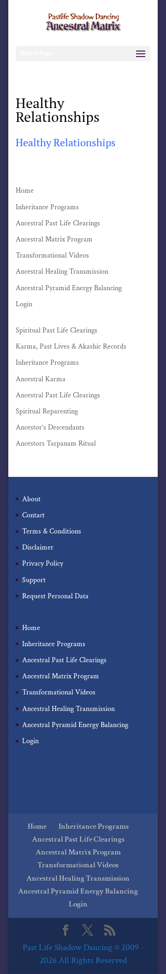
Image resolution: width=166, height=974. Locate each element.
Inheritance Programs (47, 207)
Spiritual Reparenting (47, 411)
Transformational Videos (52, 255)
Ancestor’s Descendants (50, 427)
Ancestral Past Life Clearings (58, 223)
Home (25, 190)
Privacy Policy (42, 563)
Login (24, 304)
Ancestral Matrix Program (54, 239)
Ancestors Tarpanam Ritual (56, 443)
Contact (33, 515)
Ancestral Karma (40, 379)
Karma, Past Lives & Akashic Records (71, 346)
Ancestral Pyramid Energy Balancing (69, 288)
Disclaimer (37, 547)
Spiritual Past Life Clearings (56, 330)
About (31, 499)
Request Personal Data (55, 596)
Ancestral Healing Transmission (62, 271)
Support (34, 580)
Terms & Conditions (51, 531)
